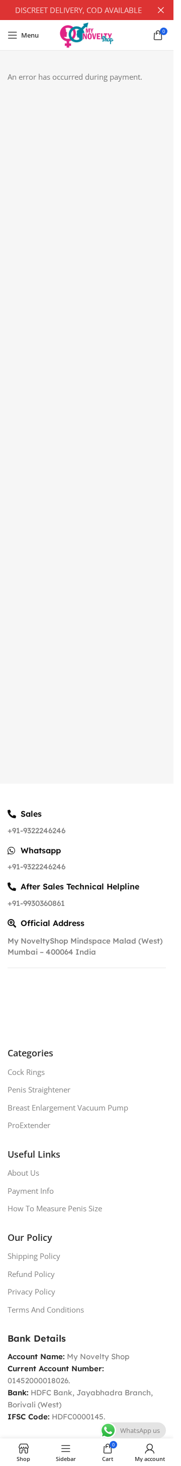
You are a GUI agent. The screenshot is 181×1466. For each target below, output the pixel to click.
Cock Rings (26, 1072)
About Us (23, 1173)
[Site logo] (87, 34)
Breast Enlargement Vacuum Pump (68, 1108)
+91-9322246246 (36, 830)
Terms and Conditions (46, 1310)
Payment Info (31, 1191)
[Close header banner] (160, 10)
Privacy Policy (31, 1292)
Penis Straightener (39, 1089)
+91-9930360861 (36, 903)
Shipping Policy (34, 1256)
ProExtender (29, 1125)
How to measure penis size (55, 1208)
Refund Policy (31, 1274)
